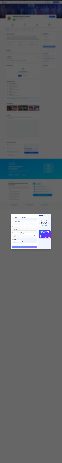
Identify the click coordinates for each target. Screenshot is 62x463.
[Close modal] (50, 215)
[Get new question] (22, 241)
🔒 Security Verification (15, 239)
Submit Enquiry (24, 247)
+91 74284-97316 (44, 236)
